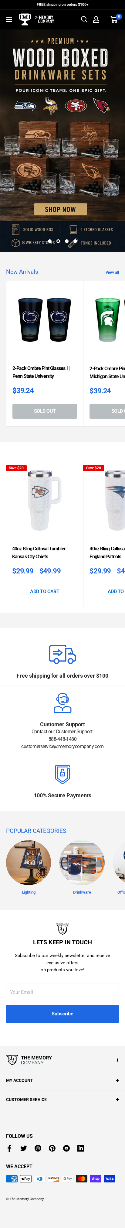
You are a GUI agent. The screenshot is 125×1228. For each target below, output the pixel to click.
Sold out (45, 372)
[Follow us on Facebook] (9, 1109)
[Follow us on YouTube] (66, 1109)
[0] (114, 19)
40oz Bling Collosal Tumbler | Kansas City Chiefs (39, 513)
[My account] (96, 19)
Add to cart (44, 552)
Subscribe (62, 974)
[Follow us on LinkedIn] (80, 1109)
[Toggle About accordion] (62, 1021)
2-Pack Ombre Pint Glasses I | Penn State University (40, 333)
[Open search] (84, 19)
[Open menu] (9, 19)
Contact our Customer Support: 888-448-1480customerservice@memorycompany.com (62, 699)
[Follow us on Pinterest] (52, 1109)
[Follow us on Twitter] (23, 1109)
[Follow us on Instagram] (38, 1109)
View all (112, 233)
